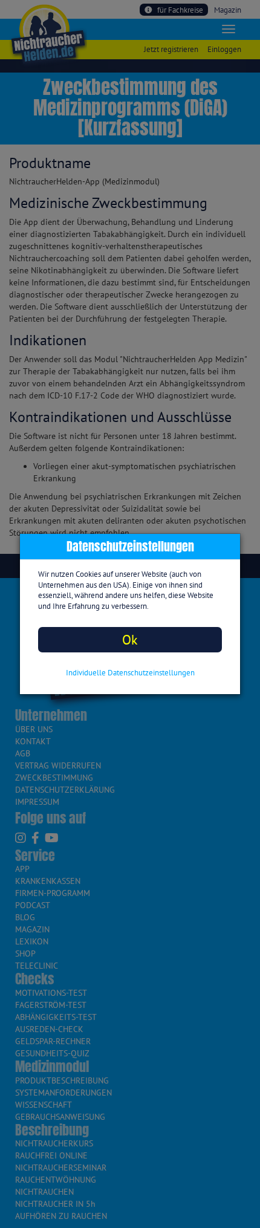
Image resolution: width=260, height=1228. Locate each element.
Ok (130, 639)
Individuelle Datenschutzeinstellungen (130, 673)
